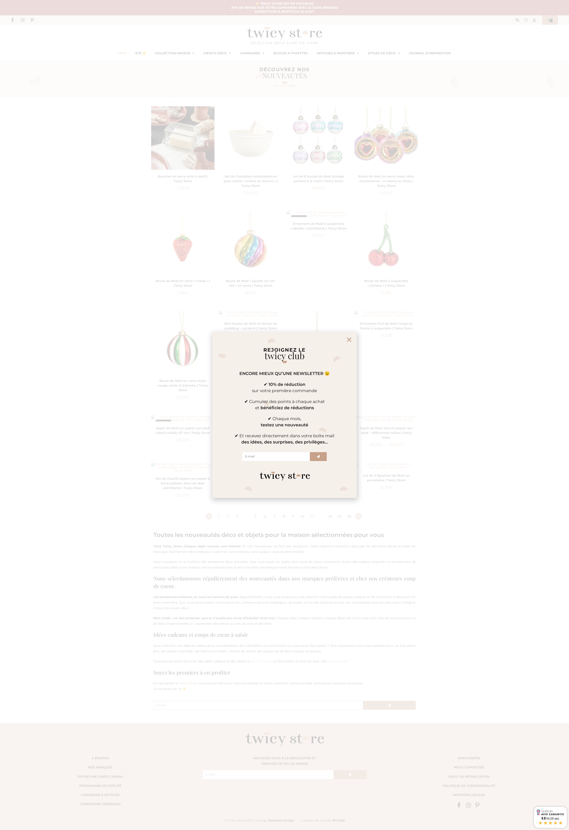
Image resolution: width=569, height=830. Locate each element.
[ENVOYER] (318, 456)
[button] (349, 339)
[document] (284, 415)
